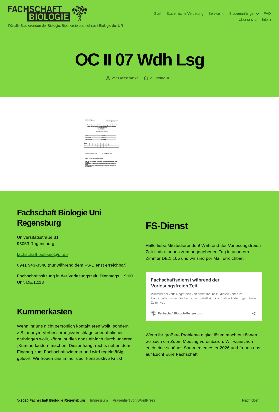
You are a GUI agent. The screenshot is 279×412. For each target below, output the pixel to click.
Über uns (246, 20)
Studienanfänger (242, 13)
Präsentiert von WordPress (134, 400)
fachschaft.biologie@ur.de (42, 254)
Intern (266, 20)
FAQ (267, 13)
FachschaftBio (128, 78)
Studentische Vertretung (184, 13)
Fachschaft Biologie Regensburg (57, 400)
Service (214, 13)
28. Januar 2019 (161, 78)
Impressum (99, 400)
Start (157, 13)
